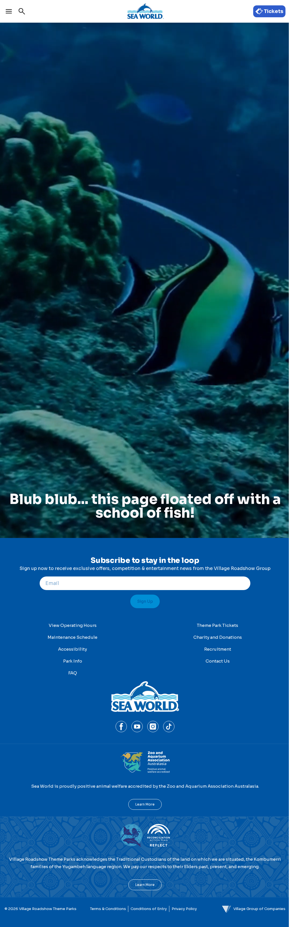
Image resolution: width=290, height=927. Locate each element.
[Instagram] (153, 726)
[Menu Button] (9, 11)
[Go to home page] (145, 11)
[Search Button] (22, 11)
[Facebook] (121, 726)
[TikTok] (168, 726)
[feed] (145, 641)
